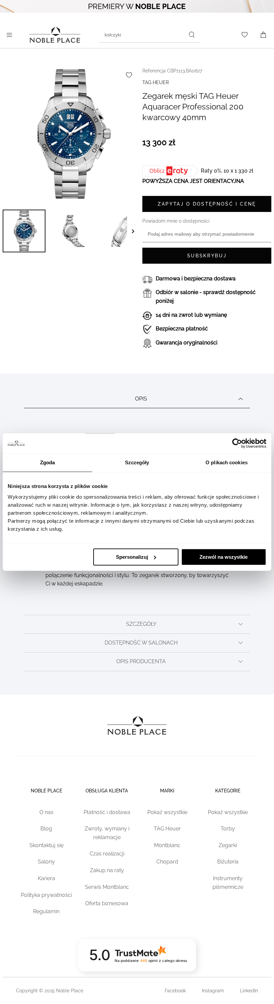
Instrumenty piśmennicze (228, 882)
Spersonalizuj (132, 557)
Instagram (213, 990)
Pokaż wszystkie (167, 812)
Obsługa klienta (107, 790)
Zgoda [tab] (47, 462)
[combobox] (149, 35)
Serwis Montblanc (107, 887)
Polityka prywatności (46, 895)
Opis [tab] (141, 399)
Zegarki (228, 845)
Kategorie (227, 790)
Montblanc (167, 845)
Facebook (175, 990)
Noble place (46, 790)
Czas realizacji (107, 853)
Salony (46, 861)
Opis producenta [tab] (141, 661)
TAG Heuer (167, 828)
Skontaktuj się (46, 845)
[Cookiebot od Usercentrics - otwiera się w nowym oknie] (237, 443)
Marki (167, 790)
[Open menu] (11, 35)
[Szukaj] (192, 34)
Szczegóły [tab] (137, 462)
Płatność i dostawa (107, 812)
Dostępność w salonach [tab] (141, 643)
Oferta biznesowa (106, 903)
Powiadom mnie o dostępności (176, 221)
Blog (46, 828)
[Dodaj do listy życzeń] (129, 75)
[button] (24, 231)
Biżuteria (228, 861)
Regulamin (46, 911)
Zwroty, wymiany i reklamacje (107, 832)
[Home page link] (55, 35)
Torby (228, 828)
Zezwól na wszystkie (223, 557)
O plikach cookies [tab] (227, 462)
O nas (46, 812)
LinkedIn (249, 990)
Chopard (167, 861)
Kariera (46, 878)
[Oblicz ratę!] (171, 171)
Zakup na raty (107, 870)
